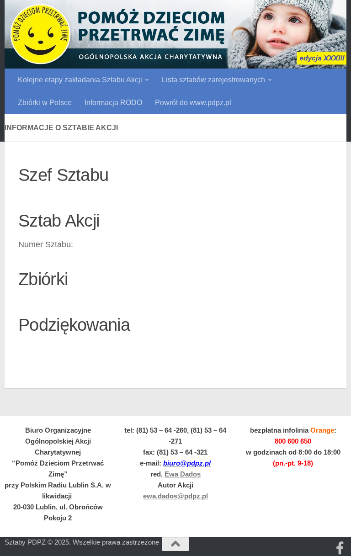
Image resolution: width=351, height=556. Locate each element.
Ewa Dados (183, 474)
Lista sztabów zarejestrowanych (213, 80)
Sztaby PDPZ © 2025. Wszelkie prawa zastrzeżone (82, 542)
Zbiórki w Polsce (45, 102)
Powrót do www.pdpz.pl (193, 102)
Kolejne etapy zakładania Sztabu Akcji (80, 80)
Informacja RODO (113, 102)
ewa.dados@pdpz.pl (175, 496)
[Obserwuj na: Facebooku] (340, 548)
